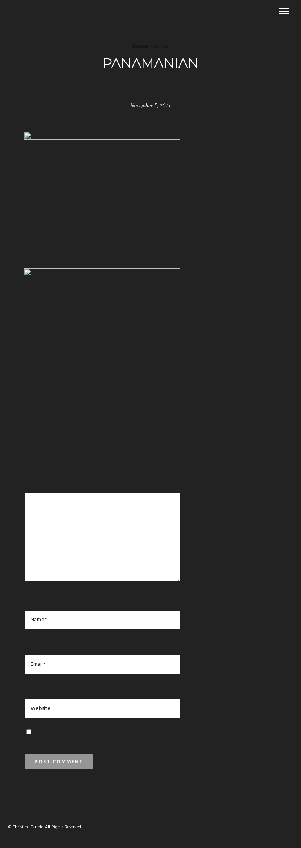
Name (34, 602)
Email (35, 647)
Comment (41, 485)
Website (37, 691)
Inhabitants (151, 46)
